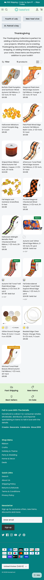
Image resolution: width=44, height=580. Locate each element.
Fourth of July (11, 19)
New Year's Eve (32, 19)
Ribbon (5, 443)
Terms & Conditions (11, 491)
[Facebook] (7, 535)
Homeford (11, 572)
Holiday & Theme (9, 451)
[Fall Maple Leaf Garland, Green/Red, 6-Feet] (11, 187)
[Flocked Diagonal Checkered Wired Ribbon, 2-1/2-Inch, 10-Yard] (32, 187)
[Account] (36, 9)
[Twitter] (3, 535)
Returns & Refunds (10, 487)
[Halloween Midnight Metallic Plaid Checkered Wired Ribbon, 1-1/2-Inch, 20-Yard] (11, 225)
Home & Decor (8, 458)
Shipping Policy (9, 484)
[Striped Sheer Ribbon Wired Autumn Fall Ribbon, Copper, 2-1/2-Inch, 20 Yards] (11, 150)
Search (5, 476)
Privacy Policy (8, 495)
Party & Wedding (9, 455)
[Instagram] (11, 535)
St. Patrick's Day (11, 25)
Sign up (8, 527)
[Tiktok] (20, 535)
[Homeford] (22, 9)
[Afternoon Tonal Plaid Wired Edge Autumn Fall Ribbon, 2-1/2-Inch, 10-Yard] (32, 150)
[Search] (7, 9)
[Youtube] (15, 535)
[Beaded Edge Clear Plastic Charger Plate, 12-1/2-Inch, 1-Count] (32, 315)
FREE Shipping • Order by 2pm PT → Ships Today (23, 3)
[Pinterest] (24, 535)
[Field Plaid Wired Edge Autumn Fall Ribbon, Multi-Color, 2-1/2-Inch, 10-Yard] (32, 112)
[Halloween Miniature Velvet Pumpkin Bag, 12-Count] (11, 112)
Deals (4, 462)
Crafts (5, 447)
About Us (6, 480)
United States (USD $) (14, 566)
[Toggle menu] (2, 9)
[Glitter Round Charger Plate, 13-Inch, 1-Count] (11, 315)
